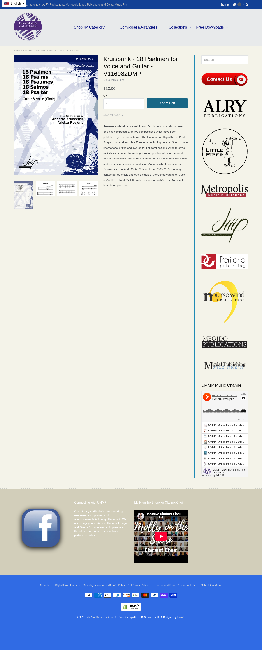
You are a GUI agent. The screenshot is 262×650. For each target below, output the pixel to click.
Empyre (181, 617)
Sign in (225, 4)
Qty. (105, 95)
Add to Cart (167, 103)
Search (44, 585)
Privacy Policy (139, 585)
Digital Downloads (66, 585)
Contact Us (188, 585)
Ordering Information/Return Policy (104, 585)
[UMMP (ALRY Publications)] (28, 39)
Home (17, 51)
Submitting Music (211, 585)
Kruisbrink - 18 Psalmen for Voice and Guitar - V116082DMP (51, 51)
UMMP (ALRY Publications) (99, 617)
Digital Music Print (113, 79)
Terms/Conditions (164, 585)
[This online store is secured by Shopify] (131, 610)
